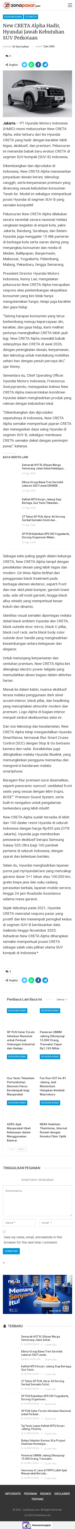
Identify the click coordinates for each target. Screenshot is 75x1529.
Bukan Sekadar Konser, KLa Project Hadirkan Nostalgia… (43, 1442)
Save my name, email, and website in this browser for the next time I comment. (33, 1239)
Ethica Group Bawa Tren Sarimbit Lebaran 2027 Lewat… (41, 1353)
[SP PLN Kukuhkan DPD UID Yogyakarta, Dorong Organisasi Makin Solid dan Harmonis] (11, 538)
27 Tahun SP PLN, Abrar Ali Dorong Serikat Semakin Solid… (42, 1383)
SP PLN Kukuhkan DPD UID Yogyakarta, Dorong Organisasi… (45, 1397)
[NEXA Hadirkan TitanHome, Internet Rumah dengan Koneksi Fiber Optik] (54, 1110)
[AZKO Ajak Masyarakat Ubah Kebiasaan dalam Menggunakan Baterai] (21, 1110)
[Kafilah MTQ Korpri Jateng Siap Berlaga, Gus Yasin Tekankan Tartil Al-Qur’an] (11, 504)
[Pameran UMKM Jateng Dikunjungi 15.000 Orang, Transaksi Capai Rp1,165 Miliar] (54, 1018)
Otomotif (31, 16)
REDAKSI (45, 1493)
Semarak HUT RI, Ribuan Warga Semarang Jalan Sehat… (40, 1338)
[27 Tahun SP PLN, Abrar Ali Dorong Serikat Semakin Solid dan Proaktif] (11, 521)
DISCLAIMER (62, 1493)
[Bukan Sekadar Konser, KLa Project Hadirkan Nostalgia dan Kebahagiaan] (10, 1444)
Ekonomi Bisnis (13, 16)
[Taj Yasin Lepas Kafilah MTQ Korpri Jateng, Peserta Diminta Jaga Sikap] (10, 1429)
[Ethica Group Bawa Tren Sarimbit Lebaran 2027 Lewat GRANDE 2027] (11, 486)
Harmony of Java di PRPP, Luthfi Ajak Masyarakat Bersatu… (44, 1472)
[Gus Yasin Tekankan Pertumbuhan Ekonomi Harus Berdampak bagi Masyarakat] (21, 1064)
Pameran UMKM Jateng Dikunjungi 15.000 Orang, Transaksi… (43, 1457)
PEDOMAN (30, 1493)
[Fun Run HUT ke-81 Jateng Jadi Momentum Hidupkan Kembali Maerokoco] (54, 1064)
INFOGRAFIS (13, 1493)
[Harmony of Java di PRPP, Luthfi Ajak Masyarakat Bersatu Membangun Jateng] (10, 1474)
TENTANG (37, 1499)
